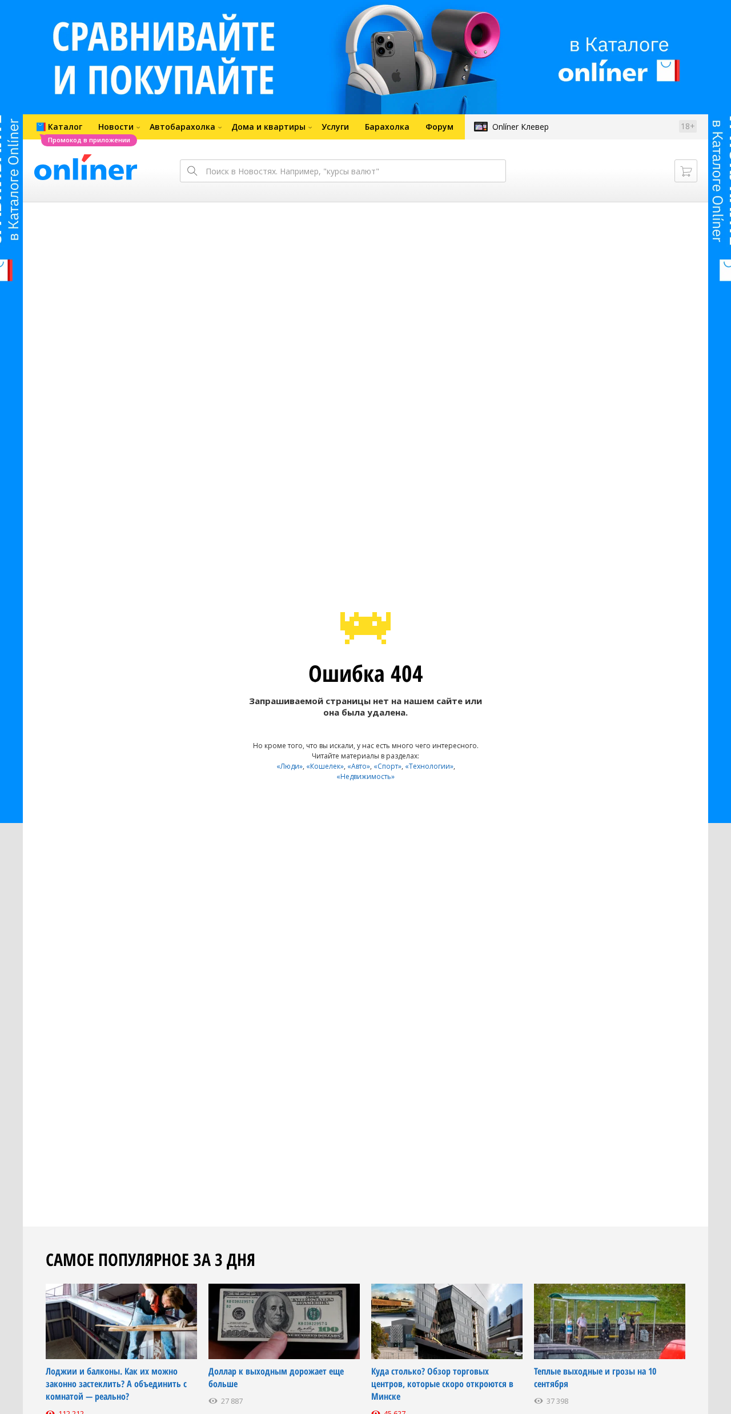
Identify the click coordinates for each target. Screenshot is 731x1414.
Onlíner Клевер (520, 126)
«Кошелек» (325, 766)
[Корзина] (685, 170)
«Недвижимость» (365, 776)
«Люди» (289, 766)
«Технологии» (429, 766)
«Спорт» (387, 766)
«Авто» (358, 766)
